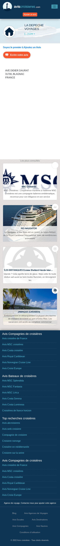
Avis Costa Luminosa (13, 404)
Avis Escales (18, 519)
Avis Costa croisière (12, 350)
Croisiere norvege (11, 441)
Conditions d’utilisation (30, 532)
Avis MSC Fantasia (12, 386)
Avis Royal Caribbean (13, 356)
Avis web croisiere (11, 429)
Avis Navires (42, 526)
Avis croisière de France (14, 338)
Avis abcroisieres (11, 423)
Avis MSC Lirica (10, 392)
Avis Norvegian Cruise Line (16, 362)
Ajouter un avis (30, 14)
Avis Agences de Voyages (36, 513)
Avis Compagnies (20, 526)
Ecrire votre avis (19, 55)
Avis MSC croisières (12, 344)
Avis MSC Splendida (13, 380)
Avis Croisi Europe (12, 368)
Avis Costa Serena (12, 398)
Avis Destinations (40, 519)
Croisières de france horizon (16, 410)
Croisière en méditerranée (15, 447)
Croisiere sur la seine (13, 453)
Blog (14, 513)
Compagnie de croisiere (14, 435)
